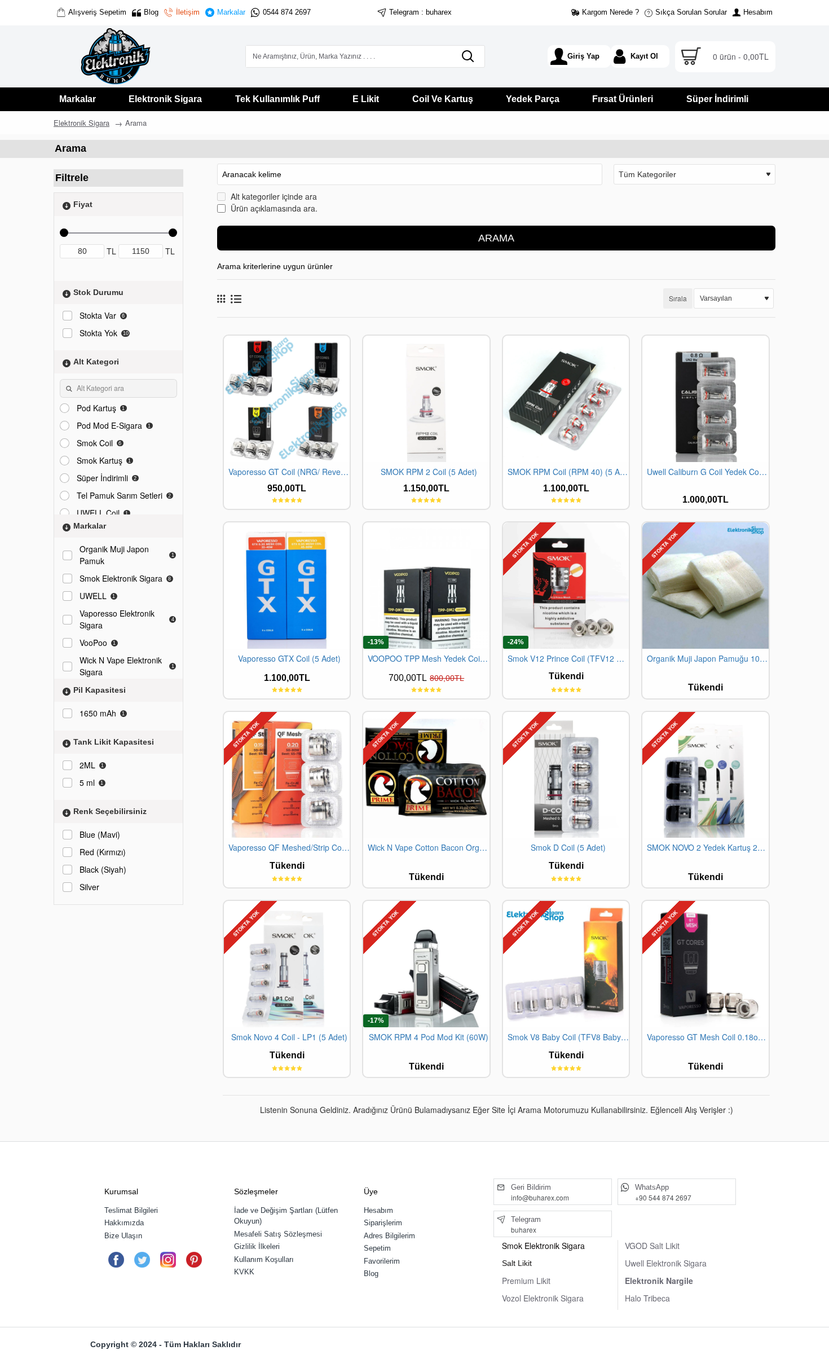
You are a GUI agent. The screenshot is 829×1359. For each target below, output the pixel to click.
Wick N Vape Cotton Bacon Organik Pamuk (428, 847)
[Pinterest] (193, 1260)
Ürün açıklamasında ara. (273, 208)
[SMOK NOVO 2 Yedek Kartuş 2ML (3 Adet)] (705, 775)
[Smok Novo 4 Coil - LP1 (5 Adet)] (287, 964)
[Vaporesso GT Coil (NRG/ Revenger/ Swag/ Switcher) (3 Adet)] (287, 398)
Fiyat (82, 204)
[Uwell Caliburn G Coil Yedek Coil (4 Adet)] (705, 398)
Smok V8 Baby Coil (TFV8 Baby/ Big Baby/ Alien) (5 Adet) (568, 1037)
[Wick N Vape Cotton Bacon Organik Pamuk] (426, 775)
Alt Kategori (96, 361)
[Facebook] (115, 1260)
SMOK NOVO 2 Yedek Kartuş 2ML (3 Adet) (707, 847)
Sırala (678, 298)
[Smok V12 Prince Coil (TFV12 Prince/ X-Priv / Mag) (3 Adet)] (566, 585)
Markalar (89, 525)
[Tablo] (221, 298)
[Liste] (236, 298)
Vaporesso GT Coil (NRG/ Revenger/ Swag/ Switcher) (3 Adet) (289, 472)
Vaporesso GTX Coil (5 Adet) (289, 658)
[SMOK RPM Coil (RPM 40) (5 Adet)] (566, 398)
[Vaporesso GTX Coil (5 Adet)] (287, 585)
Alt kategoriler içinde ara (272, 196)
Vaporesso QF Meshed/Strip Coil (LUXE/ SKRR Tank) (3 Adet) (289, 847)
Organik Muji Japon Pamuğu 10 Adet (707, 658)
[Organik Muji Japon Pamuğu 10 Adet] (705, 585)
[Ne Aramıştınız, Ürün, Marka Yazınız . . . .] (467, 56)
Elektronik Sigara (81, 122)
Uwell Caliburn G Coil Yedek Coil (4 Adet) (707, 472)
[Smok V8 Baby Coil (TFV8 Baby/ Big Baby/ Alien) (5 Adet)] (566, 964)
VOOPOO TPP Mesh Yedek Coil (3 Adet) (428, 658)
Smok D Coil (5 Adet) (568, 847)
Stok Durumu (98, 292)
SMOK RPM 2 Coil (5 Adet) (429, 472)
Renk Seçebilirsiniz (110, 811)
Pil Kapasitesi (99, 689)
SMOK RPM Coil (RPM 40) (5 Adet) (568, 472)
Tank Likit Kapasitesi (113, 741)
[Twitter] (141, 1260)
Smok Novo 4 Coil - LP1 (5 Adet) (289, 1037)
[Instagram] (167, 1260)
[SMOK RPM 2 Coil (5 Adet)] (426, 398)
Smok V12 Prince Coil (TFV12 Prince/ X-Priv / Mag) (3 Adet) (568, 658)
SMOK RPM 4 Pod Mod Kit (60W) (428, 1037)
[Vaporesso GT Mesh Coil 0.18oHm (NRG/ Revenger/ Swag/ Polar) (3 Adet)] (705, 964)
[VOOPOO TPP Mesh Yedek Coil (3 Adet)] (426, 585)
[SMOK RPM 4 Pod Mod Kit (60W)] (426, 964)
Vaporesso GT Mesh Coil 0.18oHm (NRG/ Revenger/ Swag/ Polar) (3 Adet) (707, 1037)
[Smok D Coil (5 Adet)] (566, 775)
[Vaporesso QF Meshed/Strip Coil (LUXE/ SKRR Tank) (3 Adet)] (287, 775)
